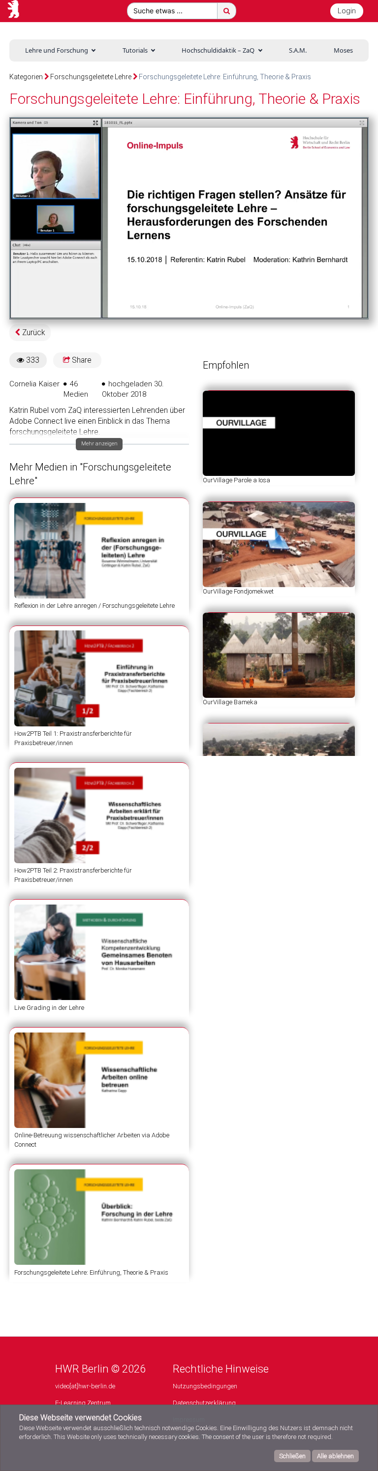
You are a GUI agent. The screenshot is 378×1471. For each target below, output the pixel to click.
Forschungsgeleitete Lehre (90, 77)
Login (347, 10)
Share (81, 360)
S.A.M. (298, 50)
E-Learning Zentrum (83, 1403)
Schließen (292, 1456)
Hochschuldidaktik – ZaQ (218, 50)
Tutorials (135, 50)
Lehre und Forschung (56, 50)
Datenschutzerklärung (204, 1403)
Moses (343, 50)
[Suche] (226, 10)
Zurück (32, 332)
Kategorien (26, 77)
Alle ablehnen (335, 1456)
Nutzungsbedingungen (205, 1386)
